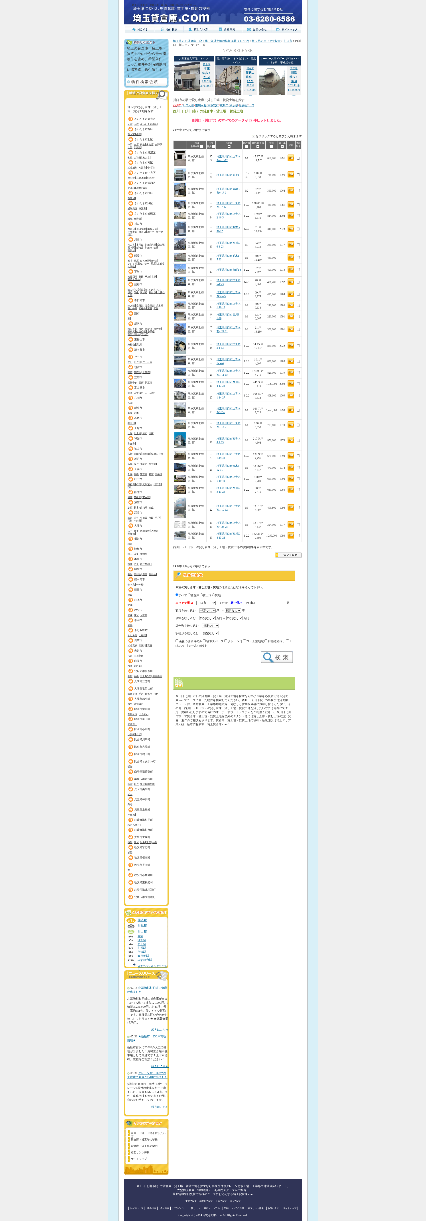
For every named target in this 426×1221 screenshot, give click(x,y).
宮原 (136, 144)
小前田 (143, 517)
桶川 (130, 544)
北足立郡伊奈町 (143, 671)
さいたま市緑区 (143, 203)
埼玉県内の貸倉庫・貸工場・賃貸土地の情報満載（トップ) (211, 41)
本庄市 (138, 559)
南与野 (131, 177)
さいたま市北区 (143, 139)
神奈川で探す (206, 1201)
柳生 (151, 507)
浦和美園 (132, 208)
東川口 (142, 231)
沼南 (151, 433)
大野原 (143, 615)
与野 (138, 188)
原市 (144, 433)
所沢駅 (142, 951)
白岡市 (138, 660)
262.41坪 (294, 77)
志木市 (138, 418)
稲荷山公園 (157, 453)
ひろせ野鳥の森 (148, 260)
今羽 (130, 144)
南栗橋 (158, 474)
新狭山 (146, 453)
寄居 (136, 842)
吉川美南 (139, 655)
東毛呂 (148, 693)
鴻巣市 (138, 548)
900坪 (250, 77)
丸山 (136, 676)
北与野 (151, 177)
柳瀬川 (131, 423)
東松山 (131, 344)
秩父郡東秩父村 (143, 882)
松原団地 (132, 276)
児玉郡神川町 (142, 799)
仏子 (130, 530)
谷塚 (153, 276)
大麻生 (131, 266)
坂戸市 (138, 458)
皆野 (130, 852)
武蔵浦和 (132, 167)
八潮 (130, 403)
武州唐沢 (139, 704)
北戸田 (137, 362)
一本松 (140, 584)
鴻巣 (136, 554)
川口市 (138, 223)
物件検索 (151, 1208)
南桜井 (142, 308)
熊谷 (130, 260)
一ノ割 (131, 305)
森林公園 (132, 714)
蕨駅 (140, 936)
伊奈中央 (157, 676)
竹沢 (138, 734)
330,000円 (206, 85)
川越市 (138, 239)
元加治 (131, 533)
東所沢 (157, 328)
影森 (130, 615)
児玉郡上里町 (142, 809)
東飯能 (137, 497)
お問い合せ (273, 1208)
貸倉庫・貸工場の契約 (144, 1146)
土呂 (130, 147)
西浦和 (131, 198)
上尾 (130, 433)
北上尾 (137, 433)
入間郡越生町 (142, 698)
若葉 (130, 464)
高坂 (138, 344)
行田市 (138, 479)
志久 (142, 676)
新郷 (144, 574)
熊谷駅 (142, 920)
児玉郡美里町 (142, 789)
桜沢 (130, 842)
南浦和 (142, 167)
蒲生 (136, 292)
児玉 (136, 564)
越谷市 (138, 284)
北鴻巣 (143, 554)
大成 (136, 124)
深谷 (136, 517)
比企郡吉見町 (142, 746)
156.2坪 (207, 73)
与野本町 (141, 177)
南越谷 (143, 292)
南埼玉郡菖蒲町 (143, 771)
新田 (141, 276)
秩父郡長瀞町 (142, 864)
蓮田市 (138, 589)
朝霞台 (137, 372)
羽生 (130, 574)
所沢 (141, 328)
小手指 (151, 331)
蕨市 (137, 313)
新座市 (138, 407)
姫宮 (130, 784)
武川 (130, 517)
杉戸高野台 (134, 825)
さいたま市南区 (143, 162)
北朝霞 (146, 372)
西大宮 (131, 134)
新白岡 (137, 666)
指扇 (138, 134)
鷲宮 (151, 474)
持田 (130, 487)
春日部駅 (143, 955)
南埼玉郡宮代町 (143, 779)
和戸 (136, 784)
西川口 (131, 229)
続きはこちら (160, 1029)
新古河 (137, 507)
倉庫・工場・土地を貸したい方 (148, 1134)
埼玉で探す (235, 1201)
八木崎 (159, 305)
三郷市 (138, 377)
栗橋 (136, 474)
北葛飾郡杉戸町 (143, 819)
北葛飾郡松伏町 (143, 829)
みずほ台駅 (145, 959)
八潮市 (138, 397)
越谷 (130, 292)
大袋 (130, 295)
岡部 (130, 520)
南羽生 (137, 574)
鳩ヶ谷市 (139, 349)
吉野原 (158, 144)
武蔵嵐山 (132, 724)
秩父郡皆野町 (142, 847)
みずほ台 (139, 392)
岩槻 (130, 218)
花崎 (144, 507)
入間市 (138, 525)
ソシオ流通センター (139, 263)
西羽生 (152, 574)
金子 (136, 530)
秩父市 (138, 610)
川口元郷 (141, 229)
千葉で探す (221, 1201)
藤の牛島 (132, 308)
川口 (130, 234)
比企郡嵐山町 (142, 719)
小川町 (131, 734)
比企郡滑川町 (142, 709)
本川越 (140, 244)
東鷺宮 (143, 474)
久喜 (130, 474)
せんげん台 (134, 289)
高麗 (149, 645)
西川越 (131, 250)
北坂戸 (143, 464)
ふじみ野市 (141, 630)
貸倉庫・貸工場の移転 (144, 1139)
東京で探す (191, 1201)
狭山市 (138, 448)
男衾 (142, 842)
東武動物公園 (147, 784)
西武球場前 (134, 334)
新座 (130, 413)
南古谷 (131, 244)
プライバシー (180, 1208)
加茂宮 (137, 147)
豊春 (149, 308)
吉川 (130, 655)
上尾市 (138, 428)
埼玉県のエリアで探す (266, 41)
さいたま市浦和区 (145, 182)
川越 (147, 244)
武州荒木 (147, 484)
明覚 (130, 766)
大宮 (130, 124)
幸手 (130, 625)
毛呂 (141, 693)
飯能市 (138, 492)
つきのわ (143, 714)
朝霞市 (138, 367)
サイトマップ (139, 1158)
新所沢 (131, 331)
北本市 (138, 599)
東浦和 (142, 208)
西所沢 (148, 328)
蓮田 (130, 594)
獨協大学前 (134, 279)
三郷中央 (132, 382)
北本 (130, 605)
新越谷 (152, 292)
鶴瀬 (130, 392)
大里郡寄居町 (142, 837)
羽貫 (130, 676)
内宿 (148, 676)
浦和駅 (142, 940)
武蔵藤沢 (145, 530)
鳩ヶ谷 (151, 231)
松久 (130, 794)
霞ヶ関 (131, 247)
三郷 (141, 382)
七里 (130, 157)
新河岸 (140, 247)
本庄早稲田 (146, 564)
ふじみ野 (150, 392)
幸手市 (138, 620)
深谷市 (138, 512)
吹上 (130, 554)
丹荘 (130, 804)
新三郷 (148, 382)
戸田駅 (142, 944)
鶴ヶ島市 (139, 579)
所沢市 (138, 323)
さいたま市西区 (143, 129)
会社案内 (164, 1208)
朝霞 (130, 372)
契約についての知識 (234, 1208)
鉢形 (154, 842)
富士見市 (139, 387)
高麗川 (142, 645)
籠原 (136, 260)
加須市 (138, 502)
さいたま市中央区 (145, 172)
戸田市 (138, 357)
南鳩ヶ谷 (152, 229)
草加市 (138, 271)
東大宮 (146, 157)
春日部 (140, 305)
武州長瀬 (132, 693)
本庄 (130, 564)
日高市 (138, 640)
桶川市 (138, 538)
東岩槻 (137, 218)
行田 (138, 484)
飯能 (130, 497)
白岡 (130, 666)
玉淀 (148, 842)
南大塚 (161, 244)
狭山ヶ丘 (132, 328)
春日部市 (139, 300)
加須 (130, 507)
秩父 (136, 615)
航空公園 (141, 331)
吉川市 (138, 650)
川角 (156, 693)
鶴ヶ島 (131, 584)
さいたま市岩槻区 (145, 213)
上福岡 (142, 635)
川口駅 (142, 932)
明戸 (157, 517)
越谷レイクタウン (151, 289)
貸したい (195, 1208)
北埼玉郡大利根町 (145, 897)
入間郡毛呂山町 (143, 688)
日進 (142, 144)
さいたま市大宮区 (145, 119)
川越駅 (142, 926)
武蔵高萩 (132, 645)
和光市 (138, 438)
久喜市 (138, 469)
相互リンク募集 (140, 1152)
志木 (136, 413)
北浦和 (131, 188)
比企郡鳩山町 (142, 754)
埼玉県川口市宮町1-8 (229, 269)
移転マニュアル (212, 1208)
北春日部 (150, 305)
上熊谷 (160, 263)
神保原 (131, 814)
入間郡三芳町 (142, 681)
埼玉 (205, 1215)
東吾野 (146, 497)
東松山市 (139, 339)
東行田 (131, 484)
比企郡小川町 (142, 729)
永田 (151, 517)
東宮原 (150, 144)
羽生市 (138, 569)
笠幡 (156, 247)
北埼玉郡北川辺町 (145, 889)
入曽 (130, 453)
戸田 (130, 362)
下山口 (144, 334)
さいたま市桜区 (143, 193)
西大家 (152, 464)
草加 (147, 276)
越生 (130, 704)
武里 (156, 308)
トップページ (136, 1208)
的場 (153, 244)
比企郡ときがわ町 (145, 761)
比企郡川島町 (142, 739)
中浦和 (151, 167)
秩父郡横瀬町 (142, 857)
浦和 (144, 188)
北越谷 (161, 292)
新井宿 (159, 231)
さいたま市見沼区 (145, 152)
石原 (153, 263)
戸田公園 (147, 362)
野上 (130, 870)
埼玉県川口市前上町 (229, 175)
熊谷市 (138, 255)
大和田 (137, 157)
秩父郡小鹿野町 (143, 875)
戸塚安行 (132, 231)
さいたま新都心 (148, 124)
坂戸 (136, 464)
